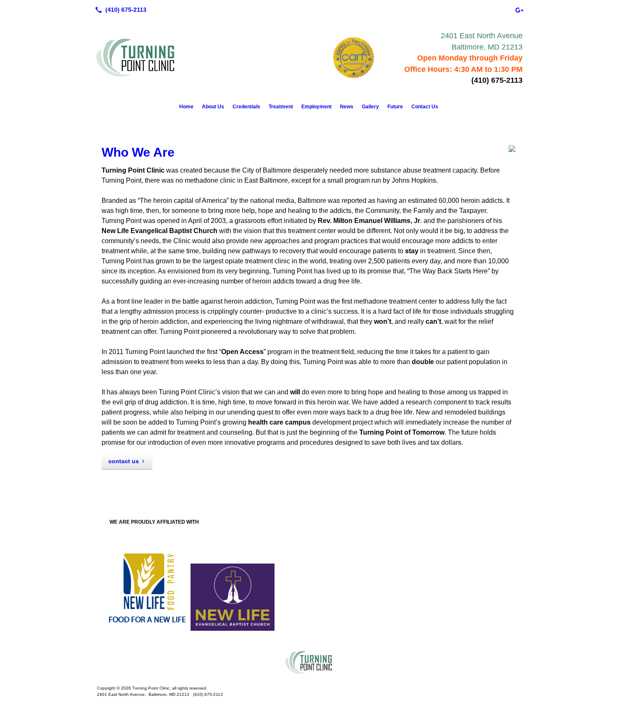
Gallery (370, 107)
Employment (316, 107)
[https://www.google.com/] (519, 9)
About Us (213, 107)
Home (186, 107)
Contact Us (424, 107)
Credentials (246, 107)
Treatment (281, 107)
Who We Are (138, 152)
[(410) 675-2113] (119, 9)
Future (395, 107)
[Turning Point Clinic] (308, 662)
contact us (123, 461)
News (346, 107)
